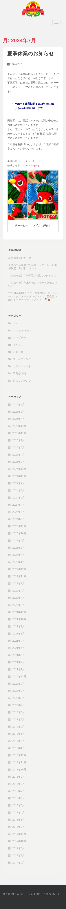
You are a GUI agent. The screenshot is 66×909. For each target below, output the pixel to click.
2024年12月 (19, 469)
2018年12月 (19, 755)
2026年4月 (18, 418)
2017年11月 (19, 834)
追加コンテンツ (22, 380)
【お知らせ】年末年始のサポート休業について (32, 284)
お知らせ (18, 352)
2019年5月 (18, 733)
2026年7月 (18, 404)
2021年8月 (18, 633)
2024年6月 (18, 490)
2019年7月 (18, 719)
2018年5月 (18, 805)
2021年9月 (18, 626)
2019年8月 (18, 712)
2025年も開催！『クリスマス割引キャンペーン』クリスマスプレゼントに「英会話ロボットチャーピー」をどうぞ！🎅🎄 (33, 296)
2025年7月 (18, 440)
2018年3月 (18, 819)
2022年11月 (19, 576)
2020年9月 (18, 683)
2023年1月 (18, 562)
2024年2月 (18, 519)
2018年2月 (18, 826)
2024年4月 (18, 504)
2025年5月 (18, 447)
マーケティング (22, 359)
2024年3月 (18, 512)
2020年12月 (19, 676)
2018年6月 (18, 798)
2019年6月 (18, 726)
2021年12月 (19, 612)
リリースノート (22, 366)
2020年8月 (18, 690)
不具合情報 (19, 373)
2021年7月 (18, 640)
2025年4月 (18, 454)
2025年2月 (18, 461)
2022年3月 (18, 605)
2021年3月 (18, 655)
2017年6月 (18, 862)
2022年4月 (18, 597)
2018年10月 (19, 769)
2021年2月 (18, 662)
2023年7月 (18, 540)
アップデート (20, 337)
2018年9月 (18, 776)
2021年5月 (18, 647)
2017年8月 (18, 848)
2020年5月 (18, 698)
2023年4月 (18, 554)
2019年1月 (18, 748)
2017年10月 (19, 841)
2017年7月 (18, 855)
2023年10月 (19, 533)
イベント (18, 344)
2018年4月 (18, 812)
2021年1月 (18, 669)
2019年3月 (18, 741)
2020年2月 (18, 705)
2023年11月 (19, 526)
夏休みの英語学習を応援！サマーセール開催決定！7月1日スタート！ (32, 266)
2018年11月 (19, 762)
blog (15, 323)
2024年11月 (19, 476)
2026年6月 (18, 411)
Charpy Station (21, 330)
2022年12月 (19, 569)
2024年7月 (18, 483)
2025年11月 (19, 433)
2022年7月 (18, 590)
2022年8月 (18, 583)
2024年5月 (18, 497)
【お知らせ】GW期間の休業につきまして (32, 275)
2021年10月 (19, 619)
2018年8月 (18, 783)
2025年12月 (19, 426)
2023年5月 (18, 547)
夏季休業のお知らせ (30, 53)
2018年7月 (18, 791)
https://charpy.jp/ (31, 165)
